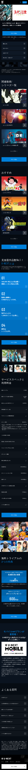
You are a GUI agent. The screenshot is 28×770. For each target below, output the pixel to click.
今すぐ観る (14, 33)
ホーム (2, 761)
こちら (23, 428)
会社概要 (6, 761)
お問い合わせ (18, 761)
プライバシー (12, 761)
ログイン (24, 2)
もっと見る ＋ (14, 151)
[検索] (21, 2)
